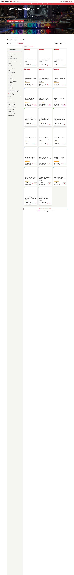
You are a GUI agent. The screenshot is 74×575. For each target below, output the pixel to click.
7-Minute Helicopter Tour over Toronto (59, 79)
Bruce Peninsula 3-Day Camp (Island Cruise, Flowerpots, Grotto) (44, 139)
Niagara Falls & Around (14, 90)
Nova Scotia (11, 67)
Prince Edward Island (13, 61)
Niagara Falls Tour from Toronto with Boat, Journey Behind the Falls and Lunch (30, 159)
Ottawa (11, 84)
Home (8, 37)
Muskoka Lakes (13, 80)
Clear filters (32, 46)
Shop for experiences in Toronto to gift (15, 21)
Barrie (11, 85)
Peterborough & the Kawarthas (13, 82)
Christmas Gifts (12, 109)
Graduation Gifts (12, 104)
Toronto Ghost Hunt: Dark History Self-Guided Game (59, 138)
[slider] (7, 50)
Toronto (11, 93)
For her (10, 101)
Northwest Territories (13, 58)
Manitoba (11, 56)
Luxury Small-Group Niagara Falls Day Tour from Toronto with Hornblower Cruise (44, 100)
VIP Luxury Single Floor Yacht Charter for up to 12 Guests (45, 159)
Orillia (11, 75)
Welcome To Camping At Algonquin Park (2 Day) (30, 178)
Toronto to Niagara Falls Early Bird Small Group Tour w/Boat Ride (31, 198)
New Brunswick (12, 60)
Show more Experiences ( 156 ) (45, 208)
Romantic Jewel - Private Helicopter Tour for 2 (44, 59)
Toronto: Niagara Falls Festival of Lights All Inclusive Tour (30, 99)
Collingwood (12, 72)
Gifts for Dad (11, 111)
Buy (35, 65)
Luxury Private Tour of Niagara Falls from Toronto (60, 178)
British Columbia (12, 68)
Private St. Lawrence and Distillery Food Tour (44, 197)
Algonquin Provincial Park (15, 91)
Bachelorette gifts (12, 107)
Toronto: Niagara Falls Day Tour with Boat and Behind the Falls (30, 139)
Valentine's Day (12, 113)
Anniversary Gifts (12, 102)
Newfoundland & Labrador (14, 55)
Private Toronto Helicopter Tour (59, 99)
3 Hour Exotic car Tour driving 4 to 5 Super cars (44, 79)
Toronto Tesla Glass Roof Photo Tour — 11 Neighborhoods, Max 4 (44, 178)
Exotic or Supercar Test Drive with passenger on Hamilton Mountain (44, 119)
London (11, 88)
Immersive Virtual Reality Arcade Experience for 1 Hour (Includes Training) (59, 159)
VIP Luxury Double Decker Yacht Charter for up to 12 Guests (59, 119)
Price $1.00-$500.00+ (12, 49)
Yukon (10, 63)
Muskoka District (13, 94)
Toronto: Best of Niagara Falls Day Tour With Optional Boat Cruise (30, 80)
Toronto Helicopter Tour (30, 59)
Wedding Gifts (11, 106)
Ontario (12, 37)
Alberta (10, 65)
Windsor (11, 78)
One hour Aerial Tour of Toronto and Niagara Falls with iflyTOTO (30, 119)
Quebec (10, 96)
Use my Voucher (68, 1)
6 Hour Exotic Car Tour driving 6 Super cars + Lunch (59, 60)
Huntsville (11, 74)
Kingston (11, 87)
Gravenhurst (12, 77)
